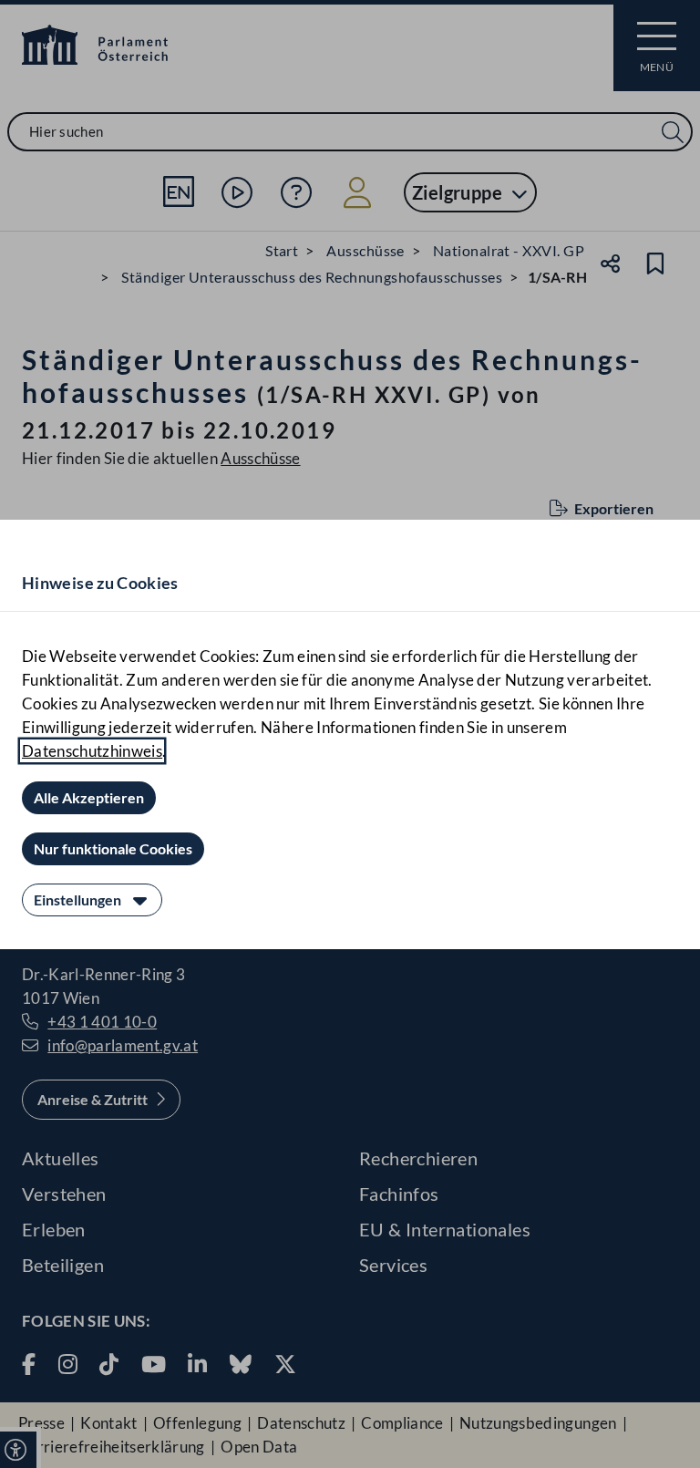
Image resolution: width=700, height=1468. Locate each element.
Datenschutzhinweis (92, 750)
